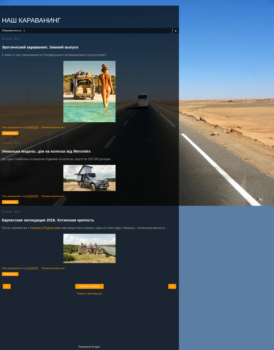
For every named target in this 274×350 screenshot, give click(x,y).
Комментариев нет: (53, 127)
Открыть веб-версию (89, 293)
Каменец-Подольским (45, 227)
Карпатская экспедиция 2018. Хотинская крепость (48, 220)
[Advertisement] (89, 10)
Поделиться (10, 133)
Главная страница (89, 286)
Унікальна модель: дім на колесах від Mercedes (46, 151)
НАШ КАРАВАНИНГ (31, 20)
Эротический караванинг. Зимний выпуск (40, 47)
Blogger (96, 346)
